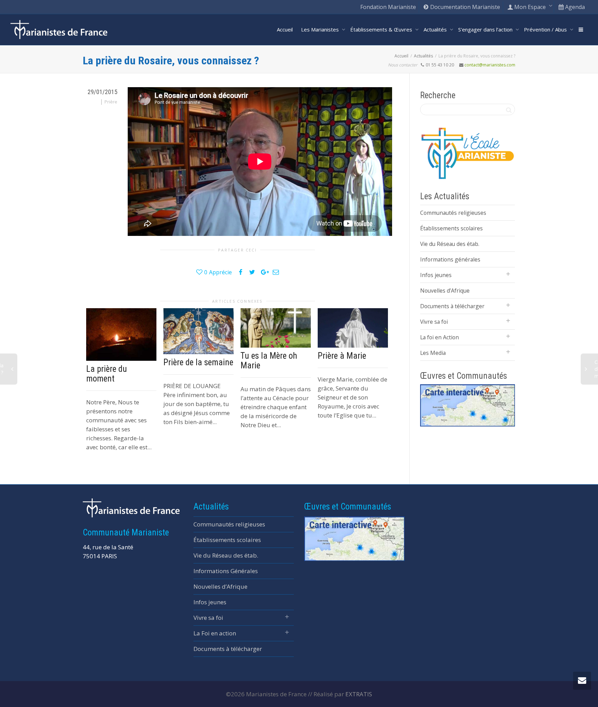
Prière (111, 102)
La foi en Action (439, 337)
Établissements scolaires (451, 228)
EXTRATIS (358, 694)
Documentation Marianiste (464, 7)
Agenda (574, 7)
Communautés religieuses (453, 213)
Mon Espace (530, 7)
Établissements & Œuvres (382, 29)
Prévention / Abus (546, 29)
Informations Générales (225, 571)
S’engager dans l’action (486, 29)
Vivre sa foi (434, 321)
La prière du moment (106, 374)
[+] (121, 334)
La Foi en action (214, 633)
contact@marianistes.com (489, 65)
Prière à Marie (342, 356)
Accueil (285, 29)
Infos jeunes (436, 275)
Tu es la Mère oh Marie (269, 360)
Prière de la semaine (198, 362)
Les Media (433, 353)
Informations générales (450, 259)
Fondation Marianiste (388, 7)
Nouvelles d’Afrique (445, 290)
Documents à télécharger (452, 306)
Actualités (436, 29)
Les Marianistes (320, 29)
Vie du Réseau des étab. (449, 244)
